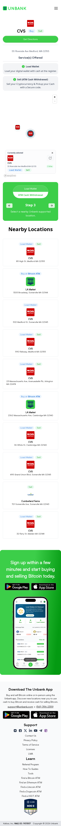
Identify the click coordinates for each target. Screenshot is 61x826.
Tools (30, 773)
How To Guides (30, 769)
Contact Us (30, 735)
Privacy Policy (30, 740)
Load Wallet (30, 188)
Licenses (30, 749)
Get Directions (30, 39)
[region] (30, 136)
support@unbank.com (20, 706)
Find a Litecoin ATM (30, 787)
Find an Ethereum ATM (30, 782)
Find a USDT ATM (30, 796)
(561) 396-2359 (44, 706)
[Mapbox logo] (10, 175)
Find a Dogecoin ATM (30, 791)
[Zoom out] (55, 101)
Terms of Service (30, 744)
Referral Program (30, 764)
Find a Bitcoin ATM (30, 778)
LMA (30, 753)
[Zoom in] (55, 97)
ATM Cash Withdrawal (30, 195)
